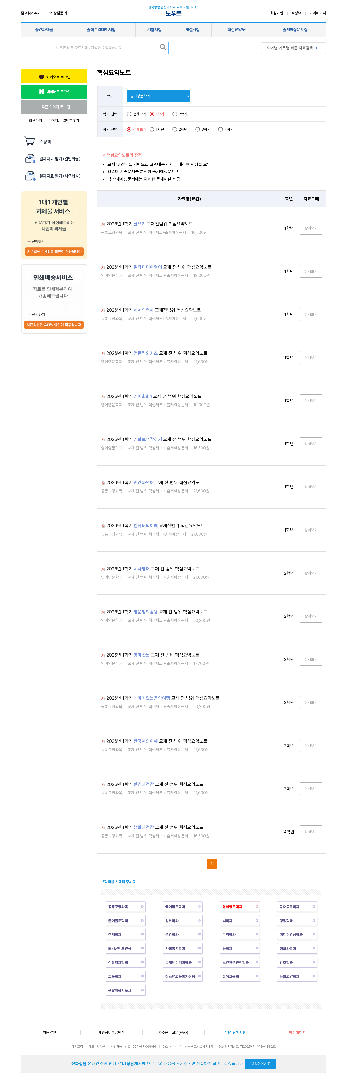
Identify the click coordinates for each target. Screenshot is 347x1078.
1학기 (160, 114)
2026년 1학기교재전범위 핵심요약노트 (149, 223)
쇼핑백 (296, 13)
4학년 (229, 129)
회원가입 (276, 13)
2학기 (183, 114)
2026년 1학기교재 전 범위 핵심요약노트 (159, 267)
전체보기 (139, 114)
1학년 (160, 129)
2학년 (183, 129)
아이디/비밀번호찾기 (63, 120)
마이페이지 (317, 13)
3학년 (206, 129)
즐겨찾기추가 (31, 13)
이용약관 (49, 1032)
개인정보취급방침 (111, 1032)
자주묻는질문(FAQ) (173, 1032)
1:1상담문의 (58, 13)
